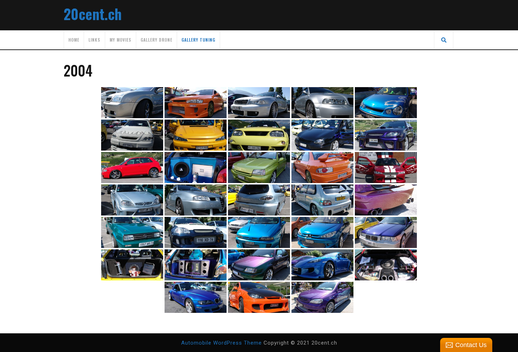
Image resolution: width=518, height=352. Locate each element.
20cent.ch (92, 13)
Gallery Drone (156, 40)
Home (73, 40)
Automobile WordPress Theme (221, 343)
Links (94, 40)
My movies (120, 40)
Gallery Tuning (198, 40)
